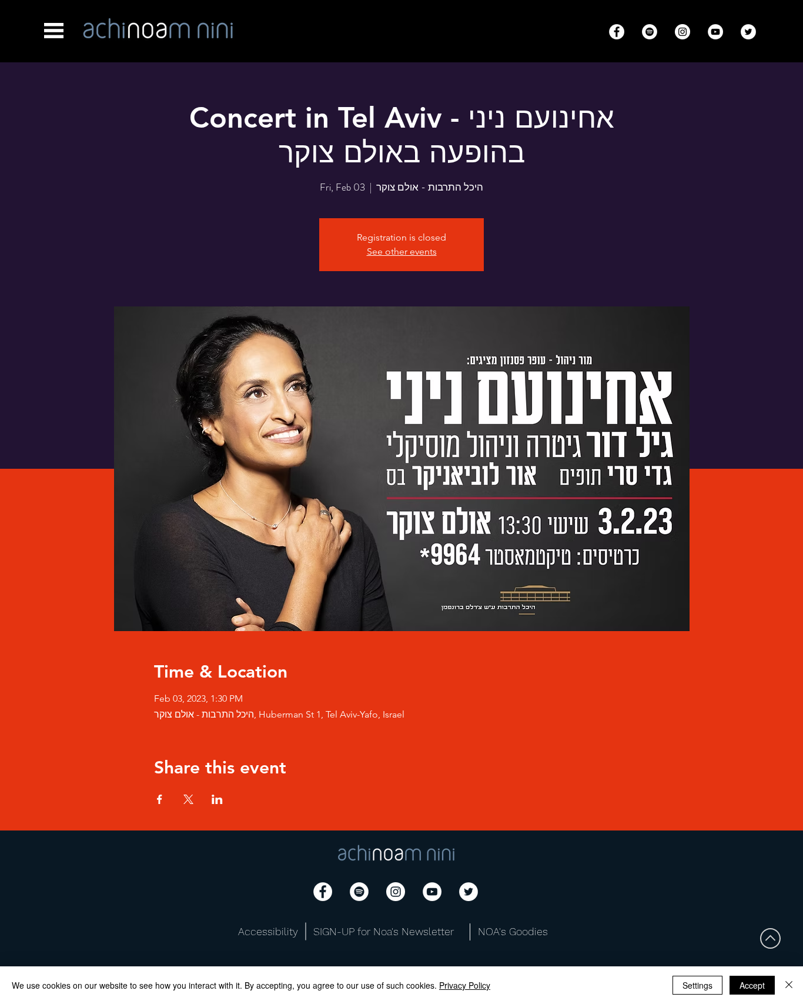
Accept (752, 985)
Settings (697, 985)
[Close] (789, 985)
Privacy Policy (464, 985)
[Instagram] (682, 31)
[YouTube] (715, 31)
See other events (402, 251)
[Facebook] (616, 31)
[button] (53, 30)
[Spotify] (649, 31)
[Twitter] (748, 31)
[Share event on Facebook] (159, 799)
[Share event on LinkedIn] (217, 799)
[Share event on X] (188, 799)
